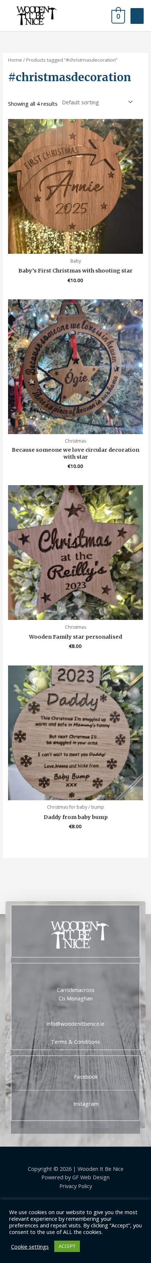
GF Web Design (91, 1177)
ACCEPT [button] (67, 1246)
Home (15, 60)
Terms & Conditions (75, 1041)
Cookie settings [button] (30, 1246)
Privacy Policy (75, 1186)
